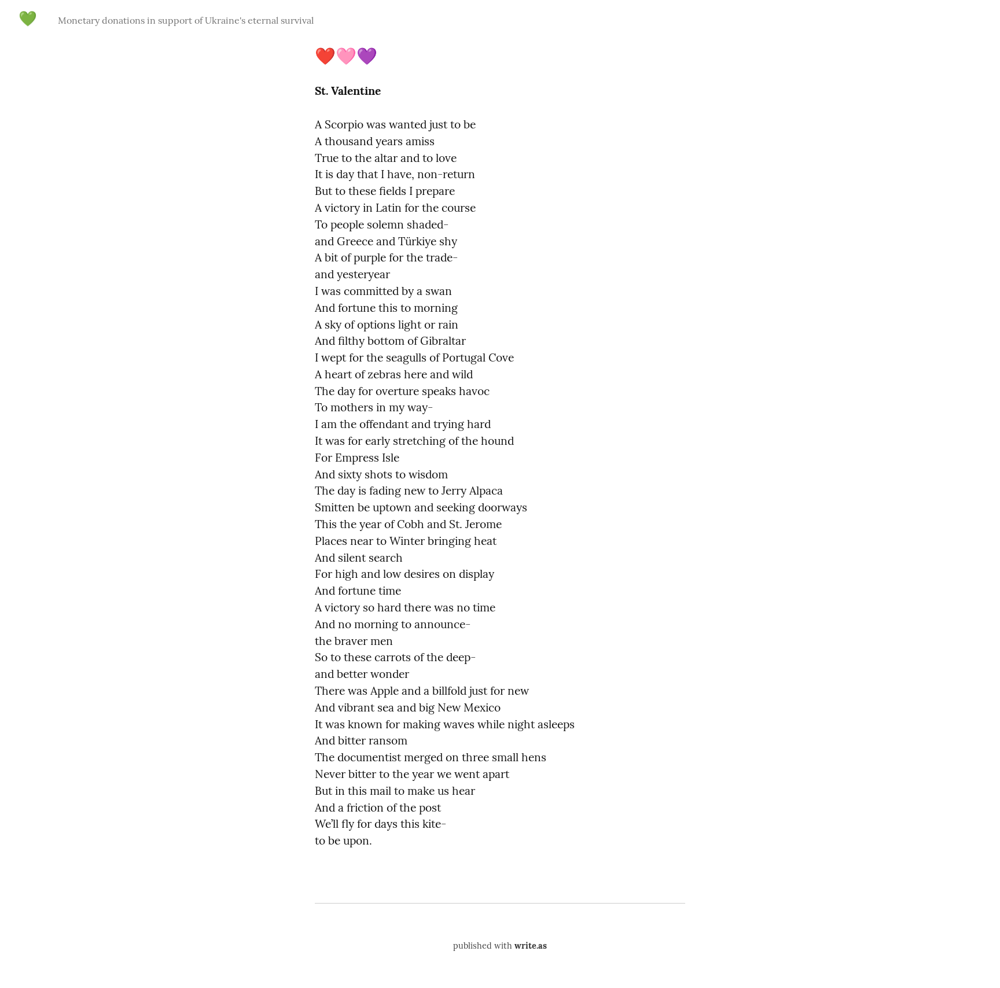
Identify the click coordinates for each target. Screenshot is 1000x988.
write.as (530, 946)
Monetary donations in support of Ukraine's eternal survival (186, 20)
